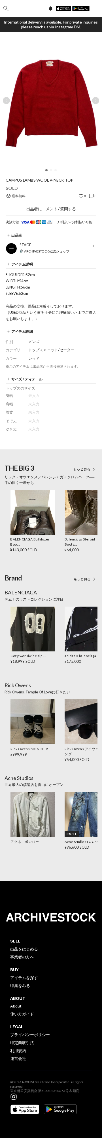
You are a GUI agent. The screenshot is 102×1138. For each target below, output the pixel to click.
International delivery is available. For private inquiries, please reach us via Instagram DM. (51, 24)
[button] (46, 170)
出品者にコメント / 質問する (51, 208)
